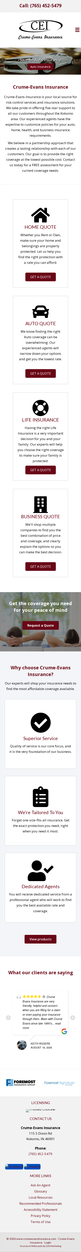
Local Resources (40, 1197)
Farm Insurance (40, 67)
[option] (21, 1082)
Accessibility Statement (40, 1209)
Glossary (40, 1191)
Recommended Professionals (40, 1203)
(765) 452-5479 (40, 1154)
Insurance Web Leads (31, 1246)
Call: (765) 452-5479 (40, 6)
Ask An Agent (40, 1185)
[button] (40, 277)
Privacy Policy (40, 1216)
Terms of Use (40, 1222)
